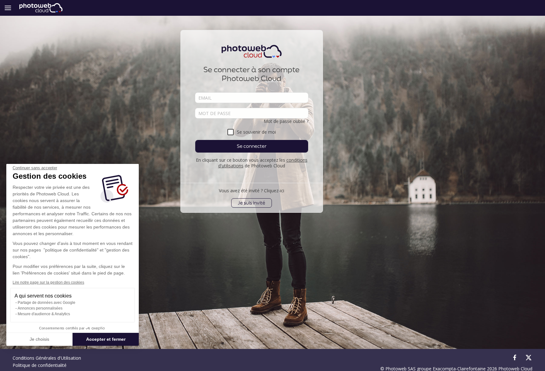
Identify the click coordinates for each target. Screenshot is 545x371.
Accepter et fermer (106, 339)
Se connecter (252, 146)
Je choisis (39, 339)
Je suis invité (251, 203)
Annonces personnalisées (40, 308)
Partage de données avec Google (46, 302)
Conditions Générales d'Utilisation (47, 358)
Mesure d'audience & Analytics (44, 314)
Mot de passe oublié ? (286, 121)
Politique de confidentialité (40, 365)
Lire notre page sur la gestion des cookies (48, 282)
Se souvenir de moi (256, 132)
